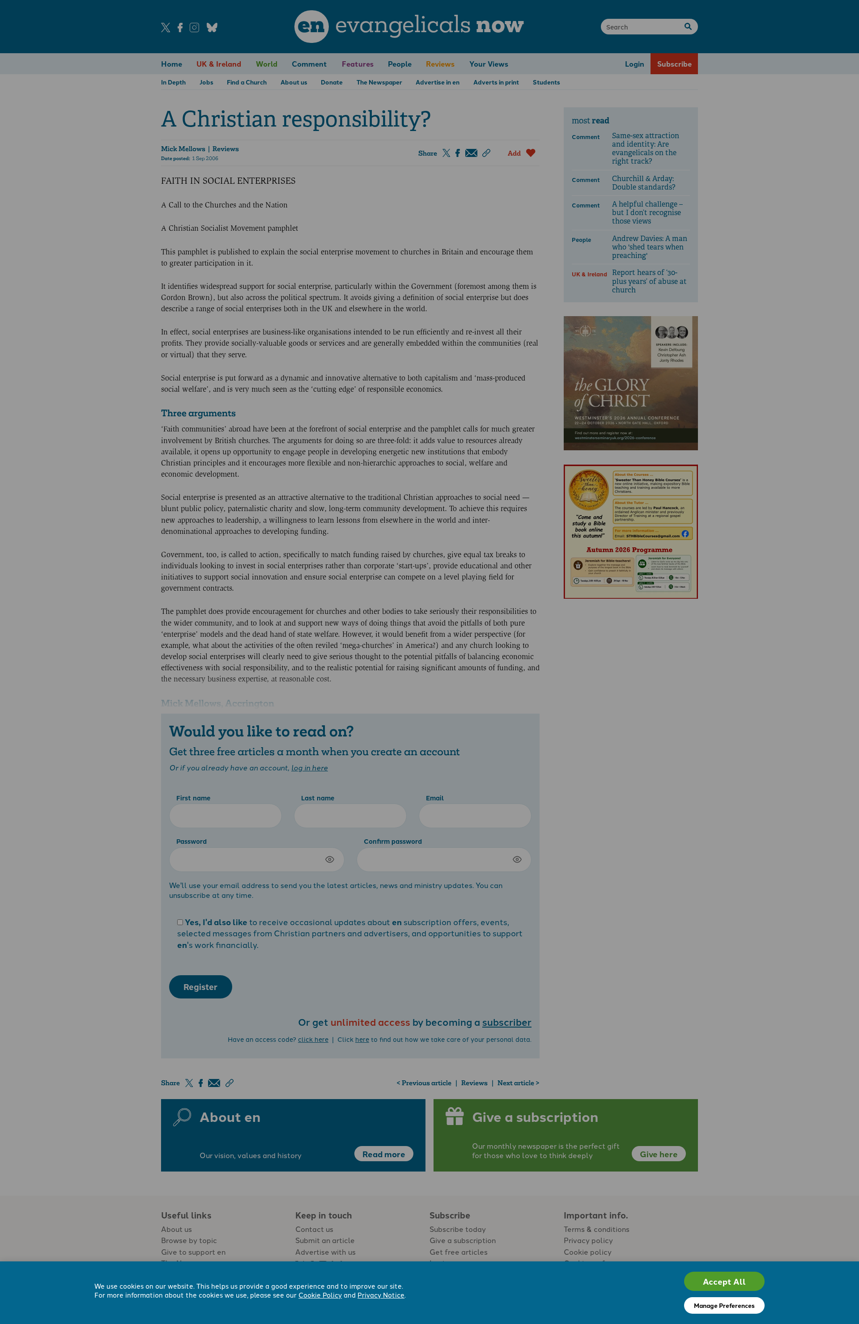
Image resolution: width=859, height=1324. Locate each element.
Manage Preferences (724, 1305)
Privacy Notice (380, 1294)
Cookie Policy (320, 1294)
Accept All (724, 1281)
